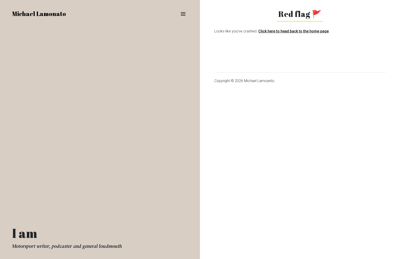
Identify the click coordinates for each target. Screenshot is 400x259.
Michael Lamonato (39, 14)
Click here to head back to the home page (293, 31)
